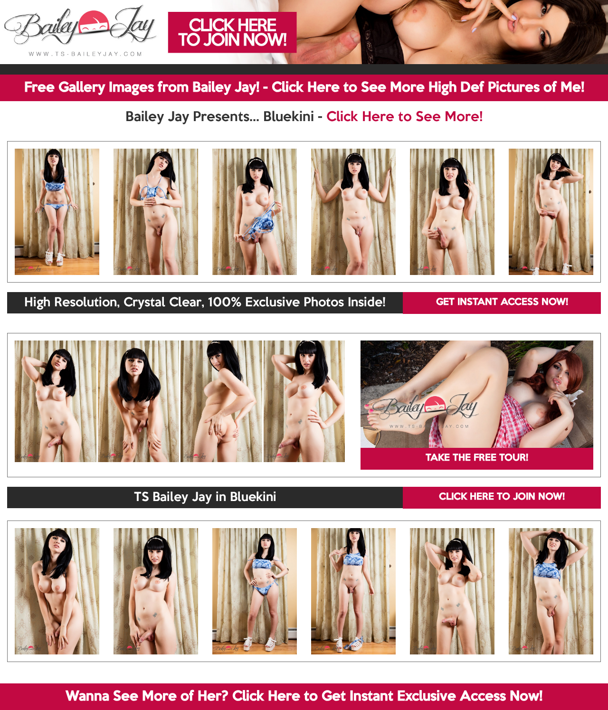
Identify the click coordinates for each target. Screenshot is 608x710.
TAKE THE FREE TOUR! (477, 458)
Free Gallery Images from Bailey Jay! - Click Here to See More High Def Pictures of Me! (304, 88)
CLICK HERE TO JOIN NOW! (502, 497)
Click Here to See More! (404, 117)
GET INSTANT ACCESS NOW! (502, 302)
